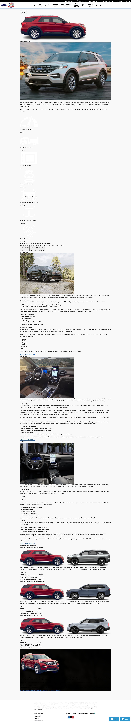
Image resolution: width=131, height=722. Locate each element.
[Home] (4, 5)
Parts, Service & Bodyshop (76, 5)
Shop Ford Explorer (25, 690)
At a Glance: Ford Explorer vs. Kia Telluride (31, 615)
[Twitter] (71, 717)
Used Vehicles (47, 5)
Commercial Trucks (55, 5)
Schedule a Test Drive (55, 690)
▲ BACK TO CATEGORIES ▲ (27, 354)
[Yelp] (73, 717)
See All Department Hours (39, 720)
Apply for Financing (44, 690)
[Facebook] (69, 717)
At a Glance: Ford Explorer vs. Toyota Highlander (32, 581)
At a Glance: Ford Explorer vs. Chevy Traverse (32, 547)
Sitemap (67, 713)
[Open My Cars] (99, 5)
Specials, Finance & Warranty (66, 5)
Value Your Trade (34, 690)
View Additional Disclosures (83, 713)
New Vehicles (40, 5)
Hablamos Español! (90, 5)
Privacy (74, 713)
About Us (83, 5)
